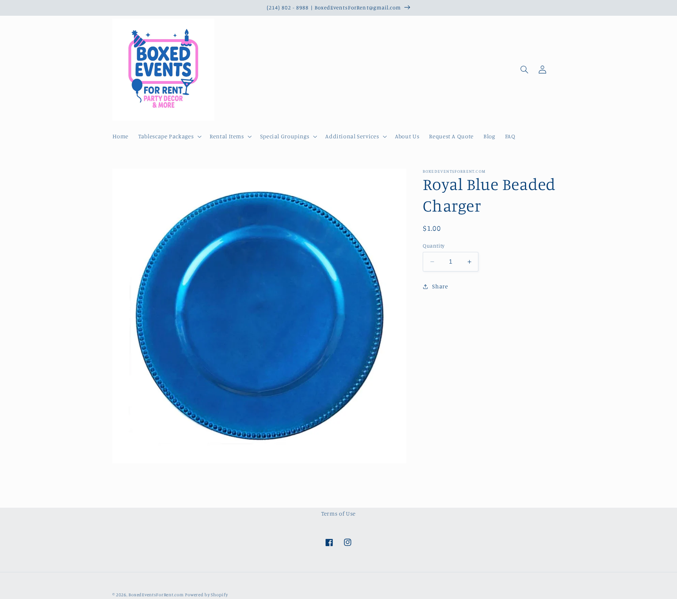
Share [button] (440, 286)
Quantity (433, 245)
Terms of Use (338, 513)
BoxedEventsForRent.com (156, 594)
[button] (169, 136)
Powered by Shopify (206, 594)
